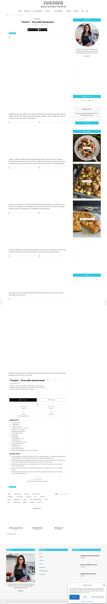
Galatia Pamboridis (44, 25)
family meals (20, 496)
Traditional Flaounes (37, 528)
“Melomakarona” (58, 528)
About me (27, 11)
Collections (58, 11)
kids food (42, 496)
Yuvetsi (39, 502)
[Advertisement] (87, 77)
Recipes (47, 11)
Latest (9, 499)
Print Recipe (44, 29)
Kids (35, 496)
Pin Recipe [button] (52, 399)
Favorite (12, 33)
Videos (69, 11)
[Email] (67, 494)
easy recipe (10, 496)
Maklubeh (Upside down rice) (88, 574)
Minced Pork (17, 499)
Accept (74, 597)
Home (20, 11)
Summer (25, 502)
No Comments (35, 25)
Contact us (41, 560)
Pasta (46, 499)
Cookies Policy (84, 601)
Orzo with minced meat (36, 499)
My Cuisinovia (37, 11)
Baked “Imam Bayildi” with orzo (89, 564)
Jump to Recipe (33, 29)
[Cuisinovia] (53, 4)
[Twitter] (62, 494)
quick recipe (16, 502)
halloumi (28, 496)
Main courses (37, 18)
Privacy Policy (90, 601)
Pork (9, 502)
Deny (85, 597)
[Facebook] (60, 494)
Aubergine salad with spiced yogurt (90, 555)
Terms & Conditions (43, 570)
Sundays (32, 502)
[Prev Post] (1, 302)
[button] (104, 585)
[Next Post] (106, 302)
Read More (86, 56)
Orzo (25, 499)
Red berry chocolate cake (16, 528)
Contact (76, 11)
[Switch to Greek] (87, 10)
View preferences (98, 597)
